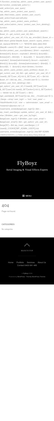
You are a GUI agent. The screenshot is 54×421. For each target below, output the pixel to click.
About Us (42, 262)
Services (31, 262)
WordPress (21, 276)
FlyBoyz (26, 273)
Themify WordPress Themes (35, 276)
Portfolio (20, 262)
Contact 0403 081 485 (27, 265)
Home (10, 262)
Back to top (27, 250)
